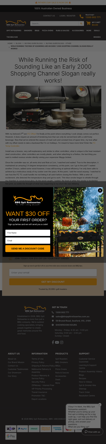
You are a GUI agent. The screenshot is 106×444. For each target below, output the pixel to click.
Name (7, 228)
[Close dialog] (100, 190)
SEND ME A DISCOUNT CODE (27, 248)
